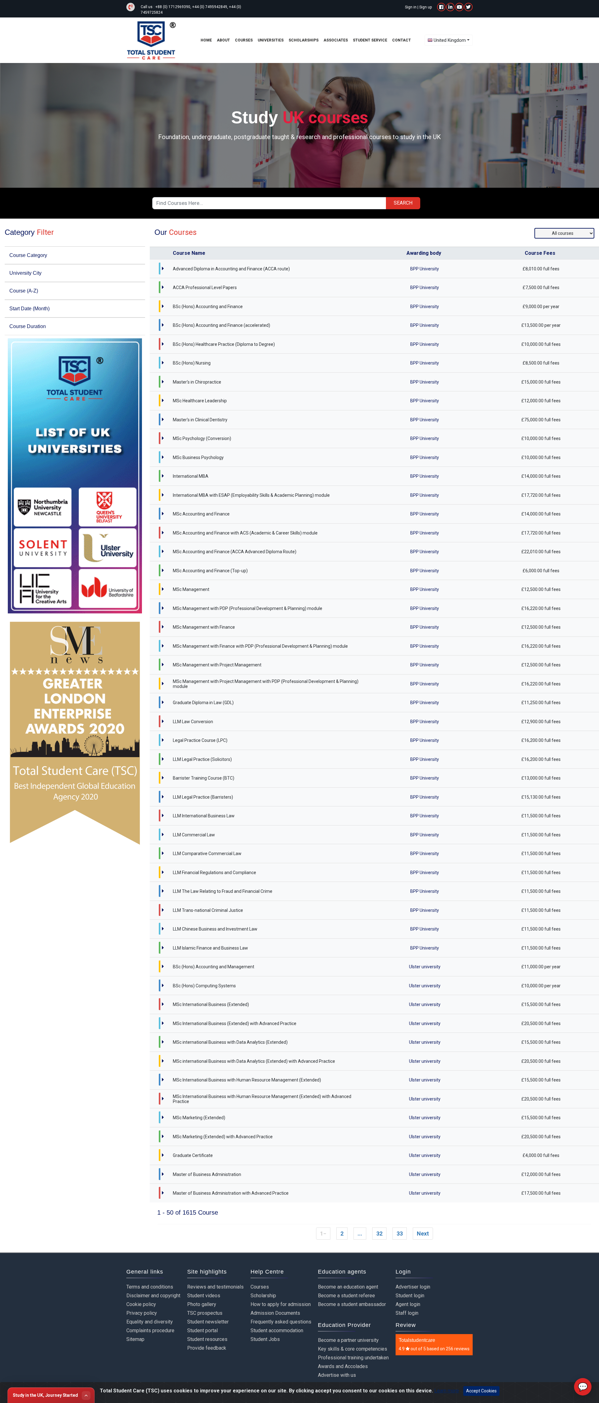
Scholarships (304, 40)
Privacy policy (141, 1313)
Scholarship (263, 1296)
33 (400, 1233)
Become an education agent (348, 1287)
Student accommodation (277, 1330)
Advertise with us (337, 1375)
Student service (370, 40)
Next (423, 1233)
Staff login (407, 1313)
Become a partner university (348, 1340)
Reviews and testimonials (215, 1287)
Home (206, 40)
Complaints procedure (150, 1330)
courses (244, 40)
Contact (401, 40)
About (223, 40)
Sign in (410, 7)
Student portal (202, 1330)
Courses (260, 1287)
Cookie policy (141, 1304)
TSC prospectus (204, 1313)
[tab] (75, 255)
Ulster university (425, 966)
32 (379, 1233)
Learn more (446, 1391)
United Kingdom (449, 40)
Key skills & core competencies (352, 1349)
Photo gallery (201, 1304)
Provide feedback (206, 1348)
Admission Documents (275, 1313)
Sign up (425, 7)
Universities (271, 40)
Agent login (408, 1304)
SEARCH (403, 203)
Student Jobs (265, 1339)
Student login (410, 1296)
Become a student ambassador (352, 1304)
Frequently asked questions (281, 1322)
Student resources (207, 1339)
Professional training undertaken (353, 1358)
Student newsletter (208, 1322)
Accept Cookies (481, 1390)
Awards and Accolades (343, 1366)
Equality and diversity (149, 1322)
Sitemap (135, 1339)
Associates (336, 40)
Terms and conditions (149, 1287)
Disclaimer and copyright (153, 1296)
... (360, 1233)
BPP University (424, 268)
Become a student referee (346, 1296)
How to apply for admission (281, 1304)
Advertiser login (413, 1287)
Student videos (203, 1296)
